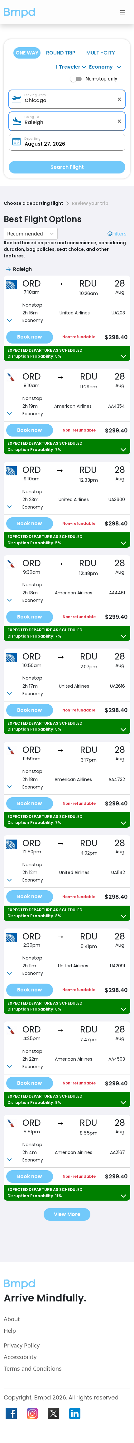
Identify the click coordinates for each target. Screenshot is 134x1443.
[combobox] (67, 100)
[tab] (27, 53)
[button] (19, 12)
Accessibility (20, 1357)
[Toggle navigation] (122, 12)
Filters (119, 233)
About (12, 1319)
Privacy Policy (22, 1345)
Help (10, 1330)
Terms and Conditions (33, 1368)
